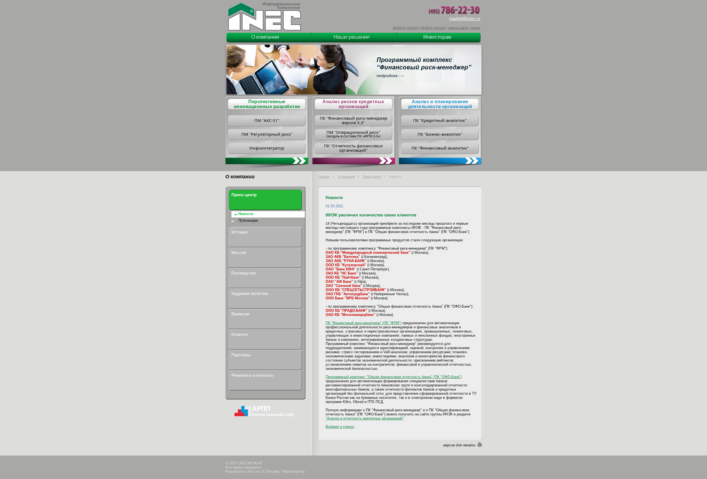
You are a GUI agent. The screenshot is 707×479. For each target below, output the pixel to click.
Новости (245, 214)
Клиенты (239, 334)
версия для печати (459, 445)
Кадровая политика (249, 293)
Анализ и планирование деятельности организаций (440, 104)
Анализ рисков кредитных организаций (353, 104)
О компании (346, 176)
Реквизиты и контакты (252, 375)
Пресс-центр (372, 176)
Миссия (238, 252)
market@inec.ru (464, 18)
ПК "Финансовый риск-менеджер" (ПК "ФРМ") (364, 323)
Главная (323, 176)
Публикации (248, 220)
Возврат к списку (340, 427)
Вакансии (240, 314)
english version (433, 28)
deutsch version (405, 28)
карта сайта (458, 28)
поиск (475, 28)
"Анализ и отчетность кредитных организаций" (364, 418)
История (239, 232)
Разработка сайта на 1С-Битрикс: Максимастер (265, 471)
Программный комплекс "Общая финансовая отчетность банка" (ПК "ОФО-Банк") (394, 377)
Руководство (243, 273)
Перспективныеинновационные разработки (267, 104)
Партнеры (240, 354)
